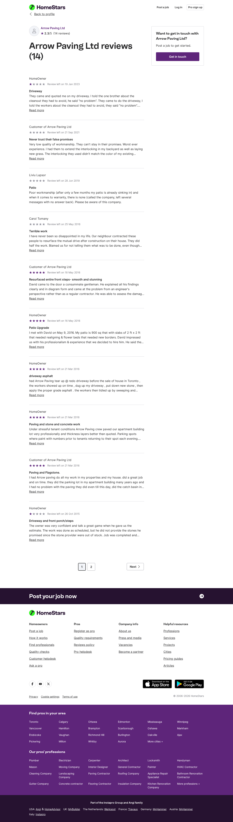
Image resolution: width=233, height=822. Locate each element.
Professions (171, 631)
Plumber (34, 760)
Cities (167, 652)
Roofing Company (128, 773)
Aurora (122, 741)
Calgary (63, 721)
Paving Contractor (99, 773)
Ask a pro (35, 665)
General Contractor (129, 766)
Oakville (152, 734)
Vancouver (35, 728)
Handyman (183, 760)
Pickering (34, 741)
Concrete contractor (71, 783)
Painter (152, 766)
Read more (36, 110)
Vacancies (126, 645)
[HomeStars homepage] (50, 7)
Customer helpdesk (42, 658)
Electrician (65, 760)
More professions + (188, 783)
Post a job (163, 7)
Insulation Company (129, 783)
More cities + (155, 741)
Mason (33, 766)
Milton (62, 741)
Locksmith (154, 760)
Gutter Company (39, 783)
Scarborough (125, 728)
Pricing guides (173, 658)
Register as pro (84, 631)
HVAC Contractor (187, 766)
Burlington (124, 734)
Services (169, 638)
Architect (123, 760)
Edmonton (124, 721)
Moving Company (69, 766)
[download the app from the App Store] (157, 684)
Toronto (33, 721)
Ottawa (92, 721)
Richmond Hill (96, 734)
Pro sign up (195, 7)
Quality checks (39, 652)
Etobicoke (35, 734)
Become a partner (131, 652)
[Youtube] (40, 684)
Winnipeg (182, 721)
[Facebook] (32, 684)
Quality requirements (88, 638)
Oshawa (152, 728)
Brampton (94, 728)
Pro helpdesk (83, 652)
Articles (168, 665)
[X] (48, 684)
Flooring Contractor (99, 783)
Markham (182, 728)
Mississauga (155, 721)
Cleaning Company (40, 773)
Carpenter (94, 760)
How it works (38, 638)
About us (125, 631)
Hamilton (64, 728)
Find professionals (41, 645)
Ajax (179, 734)
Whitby (92, 741)
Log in (178, 7)
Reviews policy (84, 645)
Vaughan (64, 734)
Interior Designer (98, 766)
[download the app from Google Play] (189, 684)
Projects (169, 645)
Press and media (130, 638)
